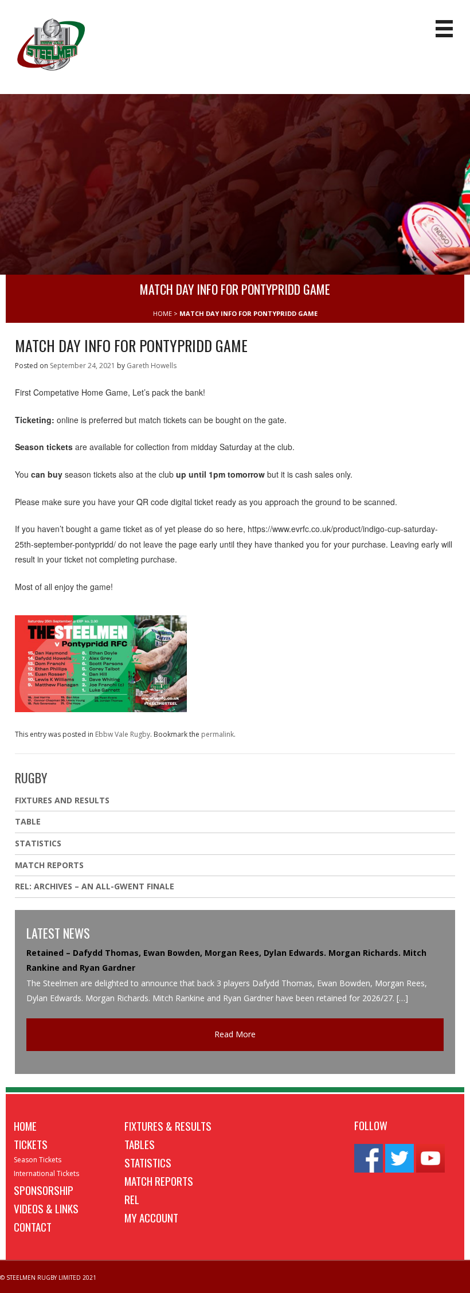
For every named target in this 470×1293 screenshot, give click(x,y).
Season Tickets (37, 1160)
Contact (33, 1226)
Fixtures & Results (167, 1125)
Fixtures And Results (62, 800)
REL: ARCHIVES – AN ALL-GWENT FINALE (96, 886)
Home (25, 1125)
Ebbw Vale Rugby (122, 734)
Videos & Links (46, 1208)
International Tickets (46, 1173)
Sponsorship (43, 1190)
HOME (162, 313)
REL (131, 1199)
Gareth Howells (152, 365)
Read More (235, 1034)
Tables (139, 1144)
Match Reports (49, 865)
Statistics (38, 843)
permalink (217, 734)
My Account (151, 1217)
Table (28, 821)
